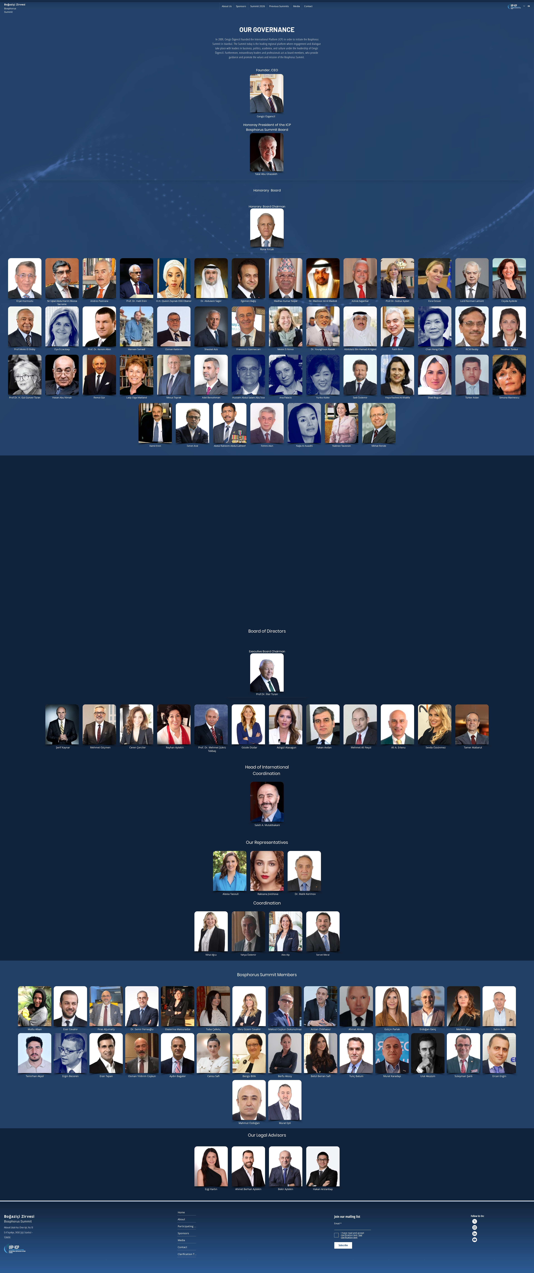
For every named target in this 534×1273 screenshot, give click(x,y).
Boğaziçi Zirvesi (14, 4)
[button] (227, 6)
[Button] (30, 298)
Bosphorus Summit (18, 1271)
